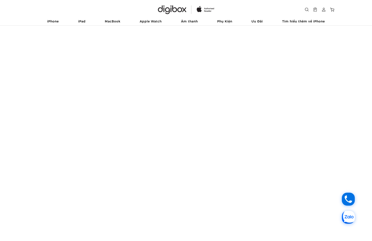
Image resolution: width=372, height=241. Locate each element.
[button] (315, 9)
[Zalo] (348, 217)
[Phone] (348, 199)
